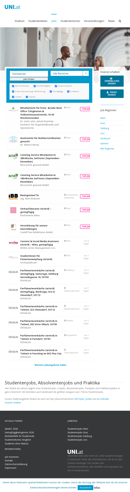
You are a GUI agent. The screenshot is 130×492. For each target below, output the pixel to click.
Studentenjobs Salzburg (80, 436)
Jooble (88, 398)
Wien (102, 118)
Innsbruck (105, 138)
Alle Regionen (107, 148)
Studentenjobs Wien (78, 428)
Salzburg (104, 128)
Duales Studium (64, 86)
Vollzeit (31, 97)
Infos (97, 487)
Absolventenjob (22, 86)
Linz (102, 133)
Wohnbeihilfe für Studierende (19, 436)
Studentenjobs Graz (78, 432)
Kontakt (9, 460)
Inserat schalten (13, 402)
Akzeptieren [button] (85, 487)
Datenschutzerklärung (16, 464)
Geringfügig (57, 91)
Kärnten (104, 143)
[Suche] (120, 20)
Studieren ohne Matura (16, 443)
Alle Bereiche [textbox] (60, 73)
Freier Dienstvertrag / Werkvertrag (30, 91)
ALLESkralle (103, 398)
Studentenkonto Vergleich (18, 439)
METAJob (79, 398)
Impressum (10, 467)
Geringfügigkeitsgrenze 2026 (19, 432)
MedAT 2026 (11, 428)
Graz (102, 123)
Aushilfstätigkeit (43, 86)
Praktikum (74, 91)
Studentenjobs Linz (77, 439)
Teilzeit (18, 97)
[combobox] (69, 73)
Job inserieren (12, 456)
